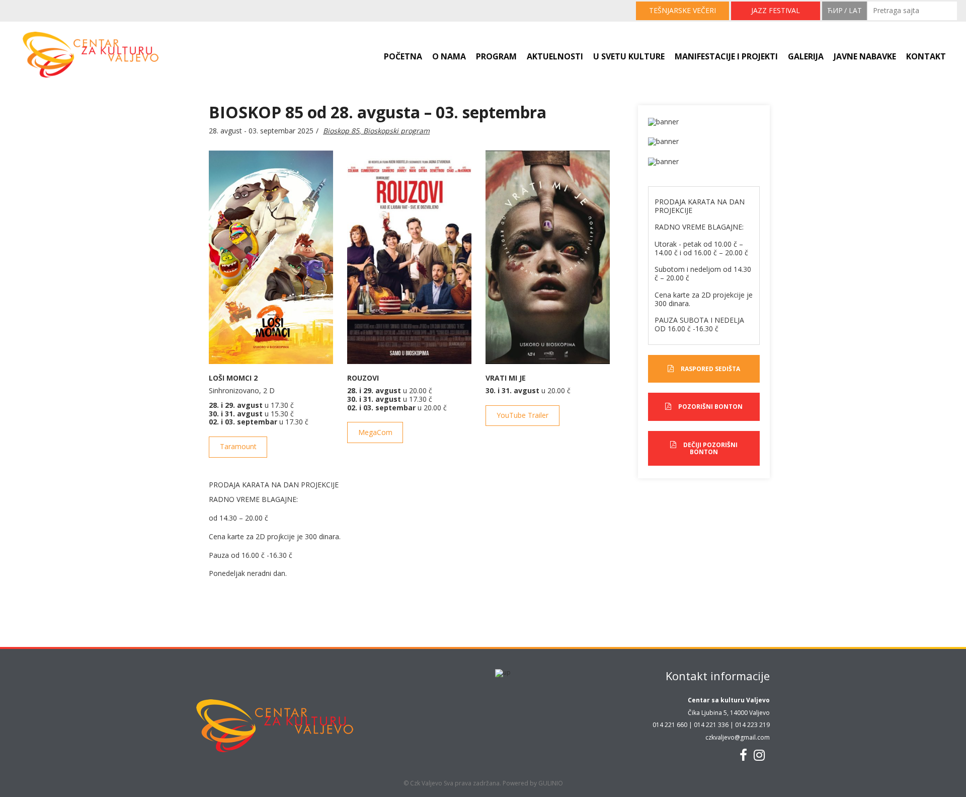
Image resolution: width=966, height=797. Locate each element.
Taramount (238, 446)
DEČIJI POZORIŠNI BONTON (710, 448)
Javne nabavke (865, 56)
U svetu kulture (629, 56)
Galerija (806, 56)
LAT (855, 10)
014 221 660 (670, 724)
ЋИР (835, 10)
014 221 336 (711, 724)
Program (496, 56)
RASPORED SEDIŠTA (710, 369)
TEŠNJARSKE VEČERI (682, 10)
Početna (403, 56)
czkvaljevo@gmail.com (737, 737)
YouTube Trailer (522, 415)
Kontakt (926, 56)
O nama (449, 56)
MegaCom (375, 432)
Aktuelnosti (555, 56)
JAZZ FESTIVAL (775, 10)
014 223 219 (752, 724)
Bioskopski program (396, 130)
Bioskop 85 (341, 130)
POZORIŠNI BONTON (710, 406)
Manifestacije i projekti (726, 56)
